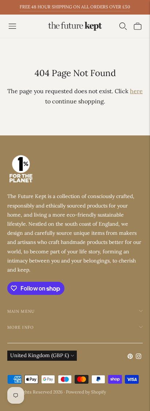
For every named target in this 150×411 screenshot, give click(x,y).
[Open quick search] (123, 26)
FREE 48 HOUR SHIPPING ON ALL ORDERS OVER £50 (75, 6)
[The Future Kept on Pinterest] (130, 357)
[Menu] (12, 26)
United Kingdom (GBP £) (39, 355)
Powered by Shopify (86, 392)
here (136, 91)
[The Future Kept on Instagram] (138, 357)
